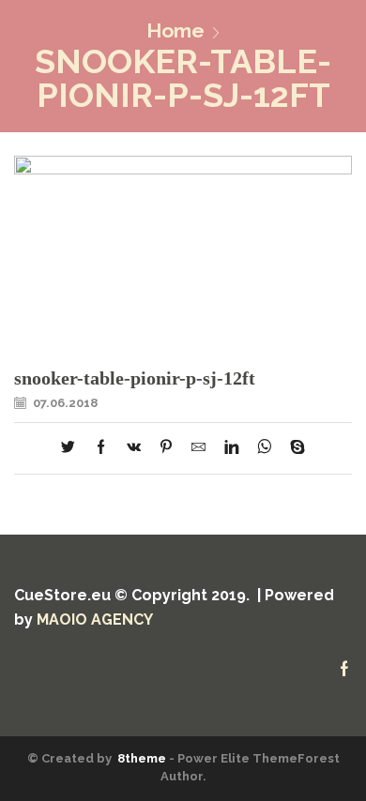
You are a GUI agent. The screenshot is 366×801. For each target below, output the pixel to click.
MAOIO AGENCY (95, 619)
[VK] (133, 448)
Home (175, 30)
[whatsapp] (264, 448)
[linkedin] (231, 448)
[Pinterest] (166, 448)
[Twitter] (72, 448)
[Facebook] (100, 448)
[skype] (293, 448)
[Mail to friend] (198, 448)
